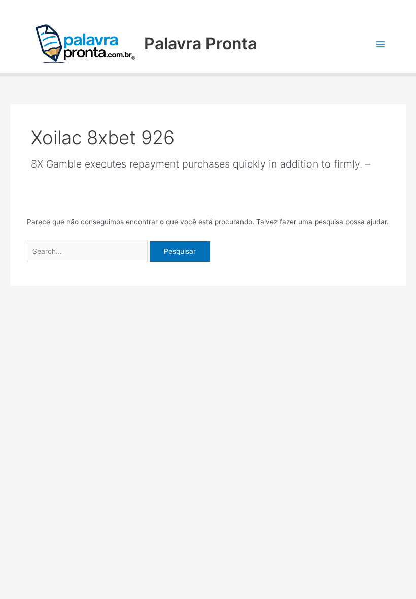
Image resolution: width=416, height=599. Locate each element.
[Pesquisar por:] (88, 251)
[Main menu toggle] (381, 44)
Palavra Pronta (200, 43)
